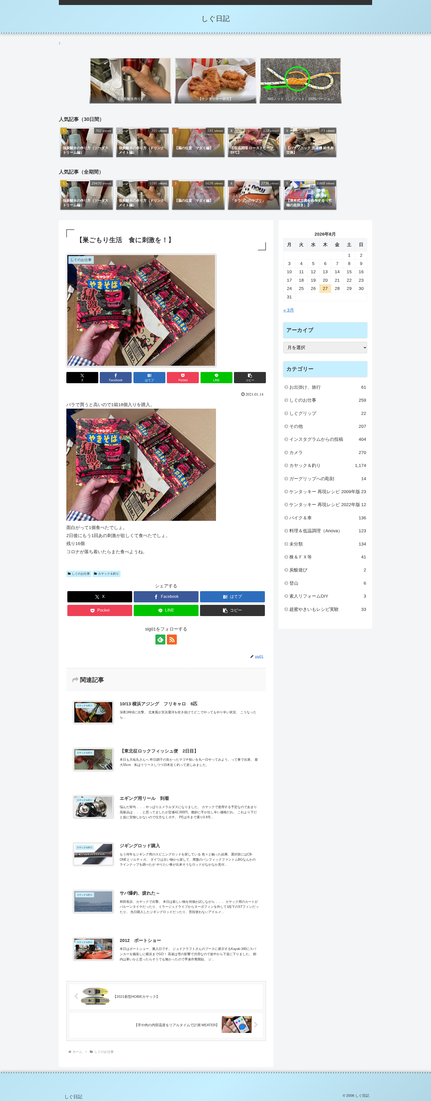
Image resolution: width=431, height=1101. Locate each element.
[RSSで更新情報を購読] (172, 639)
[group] (86, 142)
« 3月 (288, 310)
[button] (250, 377)
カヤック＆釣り (108, 573)
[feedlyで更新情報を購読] (160, 639)
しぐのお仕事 (81, 573)
